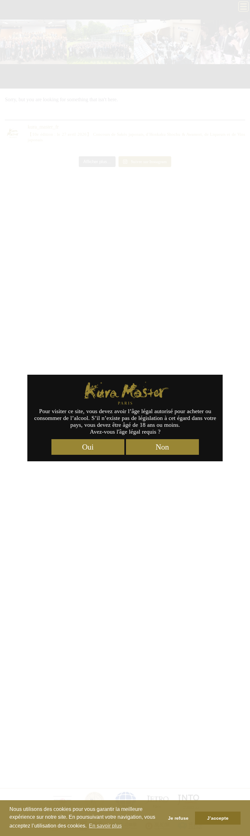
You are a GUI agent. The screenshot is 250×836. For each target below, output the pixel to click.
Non (162, 447)
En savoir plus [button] (105, 826)
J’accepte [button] (218, 818)
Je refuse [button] (178, 818)
